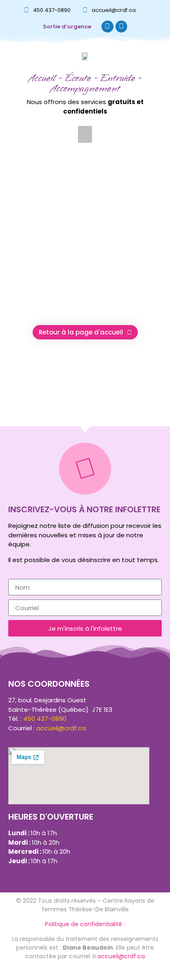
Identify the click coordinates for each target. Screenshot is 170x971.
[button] (85, 134)
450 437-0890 (52, 10)
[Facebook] (107, 27)
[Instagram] (122, 27)
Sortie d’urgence (67, 26)
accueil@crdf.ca (114, 10)
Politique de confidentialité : (85, 924)
